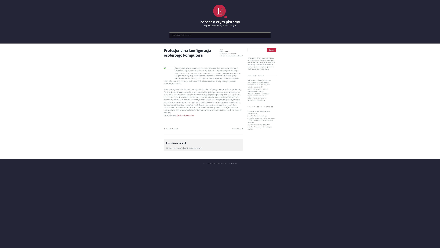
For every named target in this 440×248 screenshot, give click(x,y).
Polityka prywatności (182, 35)
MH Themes (232, 163)
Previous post (172, 129)
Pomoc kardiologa (260, 116)
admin (227, 52)
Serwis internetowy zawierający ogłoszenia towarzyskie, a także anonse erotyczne (261, 120)
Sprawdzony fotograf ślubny (260, 125)
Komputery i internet (235, 56)
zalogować (178, 148)
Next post (236, 129)
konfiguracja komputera (185, 115)
